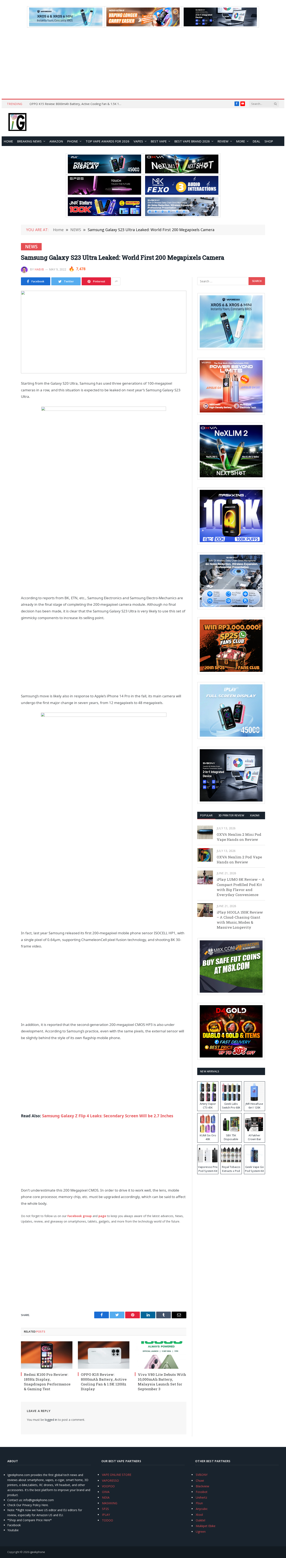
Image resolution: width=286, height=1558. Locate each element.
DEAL (256, 141)
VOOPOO (108, 1486)
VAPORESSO (110, 1480)
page (102, 1216)
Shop (268, 141)
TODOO (107, 1520)
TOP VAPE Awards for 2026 (107, 141)
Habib (39, 269)
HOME (8, 141)
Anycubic (202, 1509)
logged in (51, 1420)
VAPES (138, 141)
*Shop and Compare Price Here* (29, 1520)
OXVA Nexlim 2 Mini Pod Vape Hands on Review (239, 837)
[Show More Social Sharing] (116, 281)
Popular (206, 815)
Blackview (202, 1486)
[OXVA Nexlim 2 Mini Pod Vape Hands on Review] (205, 832)
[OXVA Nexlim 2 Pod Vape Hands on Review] (205, 855)
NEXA (106, 1497)
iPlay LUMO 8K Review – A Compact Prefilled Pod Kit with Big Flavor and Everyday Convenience (240, 887)
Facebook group (79, 1216)
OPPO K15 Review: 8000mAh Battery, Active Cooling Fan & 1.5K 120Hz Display (77, 104)
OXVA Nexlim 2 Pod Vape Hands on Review (239, 859)
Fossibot (201, 1492)
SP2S (105, 1509)
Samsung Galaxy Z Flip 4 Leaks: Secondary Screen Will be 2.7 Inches (107, 1116)
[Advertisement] (143, 63)
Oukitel (200, 1520)
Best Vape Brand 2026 (192, 141)
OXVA (106, 1492)
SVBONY (201, 1475)
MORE (240, 141)
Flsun (199, 1503)
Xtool (199, 1515)
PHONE (72, 141)
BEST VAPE (159, 141)
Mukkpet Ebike (205, 1526)
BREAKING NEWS (29, 141)
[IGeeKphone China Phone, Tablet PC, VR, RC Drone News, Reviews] (17, 122)
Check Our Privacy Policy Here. (28, 1505)
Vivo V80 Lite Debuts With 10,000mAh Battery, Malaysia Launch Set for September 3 (162, 1381)
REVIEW (223, 141)
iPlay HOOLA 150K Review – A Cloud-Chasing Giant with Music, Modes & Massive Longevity (240, 920)
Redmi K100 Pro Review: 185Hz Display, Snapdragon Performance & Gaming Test (47, 1381)
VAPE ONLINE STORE (116, 1475)
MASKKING (109, 1503)
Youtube (13, 1530)
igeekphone (37, 1552)
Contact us (14, 1500)
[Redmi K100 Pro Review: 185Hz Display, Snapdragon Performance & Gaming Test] (46, 1355)
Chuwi (200, 1480)
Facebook (14, 1525)
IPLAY (106, 1515)
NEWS (31, 247)
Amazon (56, 141)
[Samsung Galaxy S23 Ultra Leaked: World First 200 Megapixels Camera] (103, 332)
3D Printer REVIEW (231, 815)
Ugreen (201, 1532)
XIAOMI (254, 815)
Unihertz (201, 1497)
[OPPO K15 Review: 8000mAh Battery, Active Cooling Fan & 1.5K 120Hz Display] (103, 1355)
